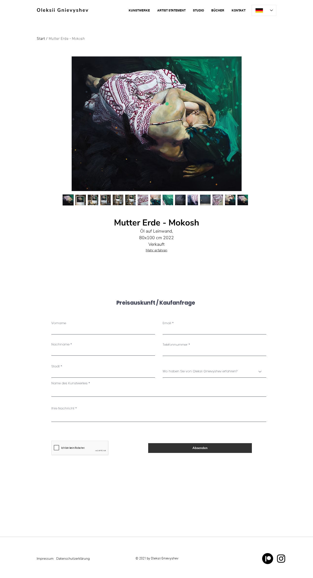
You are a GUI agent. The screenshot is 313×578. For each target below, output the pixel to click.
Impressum (45, 558)
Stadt (55, 366)
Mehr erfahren (156, 250)
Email (167, 323)
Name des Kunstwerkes (69, 383)
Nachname (60, 344)
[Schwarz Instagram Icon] (281, 558)
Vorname (58, 323)
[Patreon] (267, 558)
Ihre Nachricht (62, 408)
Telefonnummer (175, 344)
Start (41, 38)
